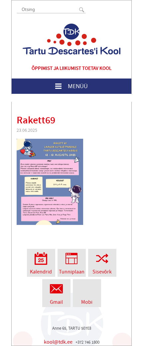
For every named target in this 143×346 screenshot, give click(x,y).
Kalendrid (41, 271)
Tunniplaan (71, 271)
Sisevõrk (102, 271)
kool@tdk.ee (58, 342)
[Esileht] (71, 39)
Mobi (86, 302)
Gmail (56, 302)
